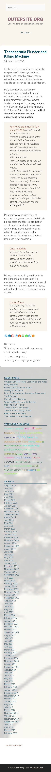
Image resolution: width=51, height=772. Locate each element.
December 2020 (11, 658)
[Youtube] (12, 336)
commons (10, 453)
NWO (34, 454)
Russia (25, 442)
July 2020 (8, 673)
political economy (15, 449)
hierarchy (32, 437)
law (29, 454)
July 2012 (8, 707)
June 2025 (9, 520)
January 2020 (10, 690)
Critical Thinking (22, 457)
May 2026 (8, 494)
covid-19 (29, 428)
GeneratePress (38, 768)
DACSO (36, 457)
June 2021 (9, 641)
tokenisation (9, 433)
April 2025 (8, 526)
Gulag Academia (18, 248)
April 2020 (8, 681)
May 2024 (8, 557)
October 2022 (10, 595)
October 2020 (10, 664)
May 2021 (8, 644)
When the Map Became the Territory (20, 402)
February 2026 (10, 503)
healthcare (29, 348)
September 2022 (11, 598)
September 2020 (11, 667)
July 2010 (8, 724)
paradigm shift (12, 441)
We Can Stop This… (17, 356)
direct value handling (31, 432)
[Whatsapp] (26, 336)
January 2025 (10, 535)
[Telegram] (29, 336)
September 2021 (11, 632)
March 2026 (9, 500)
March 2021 (9, 650)
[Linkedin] (9, 336)
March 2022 (9, 615)
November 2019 (11, 696)
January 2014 (10, 701)
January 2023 (10, 586)
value (38, 441)
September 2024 (11, 546)
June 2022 (9, 606)
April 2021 (8, 647)
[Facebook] (16, 336)
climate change (35, 462)
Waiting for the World (13, 390)
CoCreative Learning (12, 470)
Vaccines (9, 457)
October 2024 (10, 543)
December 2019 (11, 693)
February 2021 (10, 652)
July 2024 (8, 552)
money (39, 348)
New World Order (31, 445)
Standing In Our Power (14, 405)
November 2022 (11, 592)
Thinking (11, 344)
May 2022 (8, 609)
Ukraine (38, 429)
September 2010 (11, 722)
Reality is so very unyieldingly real (24, 360)
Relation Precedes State (15, 413)
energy (31, 441)
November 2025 (11, 511)
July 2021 (8, 638)
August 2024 (10, 549)
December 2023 (11, 566)
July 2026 (8, 488)
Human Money (17, 302)
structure (8, 352)
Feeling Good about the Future (17, 387)
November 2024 (11, 540)
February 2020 (10, 687)
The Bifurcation (11, 396)
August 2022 (10, 601)
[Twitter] (6, 336)
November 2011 (11, 713)
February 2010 (10, 733)
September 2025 (11, 514)
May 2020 (8, 678)
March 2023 (9, 581)
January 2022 (10, 621)
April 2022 (8, 612)
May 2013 (8, 704)
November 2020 (11, 661)
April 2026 (8, 497)
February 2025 (10, 532)
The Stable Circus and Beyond (17, 416)
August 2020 (10, 670)
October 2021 (10, 629)
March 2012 (9, 710)
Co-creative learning (21, 465)
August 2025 (10, 517)
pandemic (31, 470)
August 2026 (10, 486)
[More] (33, 336)
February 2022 (10, 618)
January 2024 (10, 563)
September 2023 (11, 575)
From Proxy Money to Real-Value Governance (24, 393)
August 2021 (10, 635)
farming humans (15, 348)
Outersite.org (25, 19)
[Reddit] (19, 336)
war (26, 454)
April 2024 (8, 560)
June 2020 (9, 676)
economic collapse (13, 428)
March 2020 (9, 684)
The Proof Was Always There (17, 410)
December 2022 (11, 589)
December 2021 (11, 624)
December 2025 (11, 509)
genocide (32, 450)
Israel (24, 470)
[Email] (23, 336)
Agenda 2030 (10, 437)
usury (6, 466)
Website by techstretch (14, 745)
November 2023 (11, 569)
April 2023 (8, 578)
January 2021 (10, 655)
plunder (19, 454)
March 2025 (9, 529)
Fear (17, 433)
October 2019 (10, 698)
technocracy (20, 352)
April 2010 (8, 727)
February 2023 (10, 583)
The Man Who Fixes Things (16, 408)
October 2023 (10, 572)
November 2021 (11, 627)
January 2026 (10, 506)
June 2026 (9, 491)
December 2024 (11, 537)
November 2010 (11, 719)
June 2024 (9, 555)
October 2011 (10, 716)
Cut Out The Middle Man (15, 399)
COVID (36, 465)
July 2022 (8, 603)
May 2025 (8, 523)
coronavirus (10, 462)
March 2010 (9, 730)
